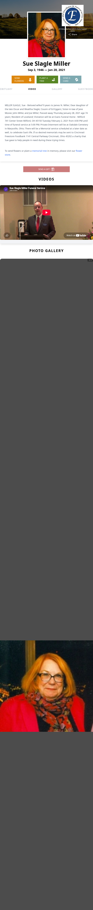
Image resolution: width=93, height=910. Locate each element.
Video (32, 89)
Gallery (57, 89)
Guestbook (85, 89)
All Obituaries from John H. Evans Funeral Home (72, 30)
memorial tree (39, 150)
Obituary (6, 89)
